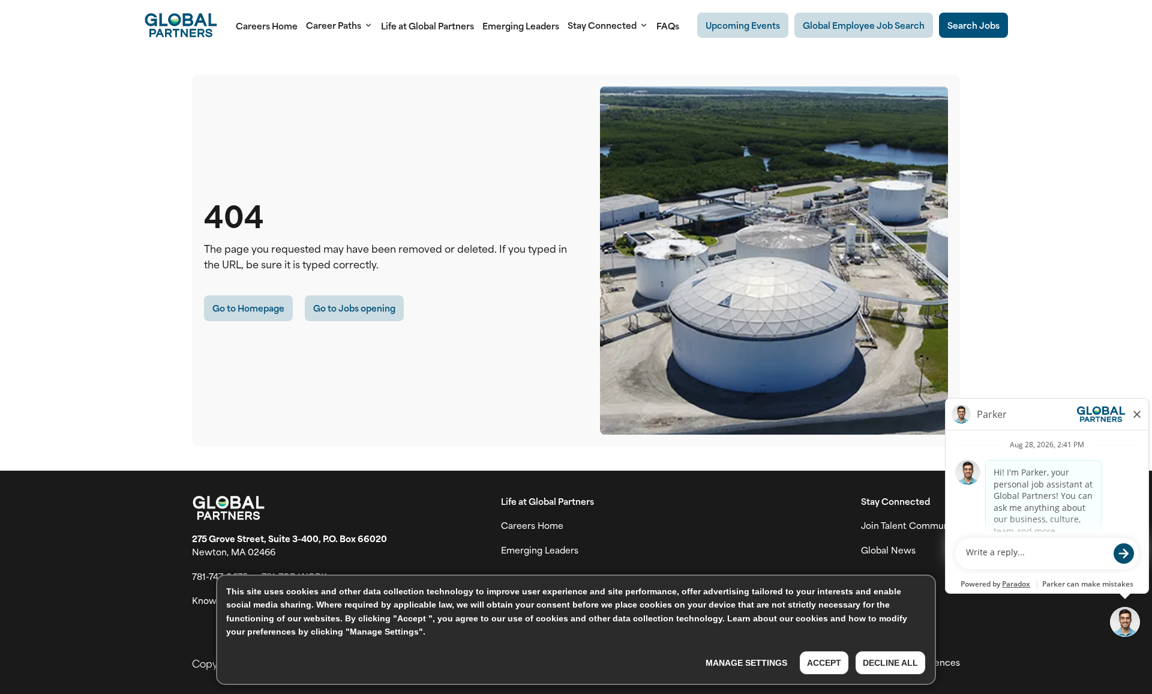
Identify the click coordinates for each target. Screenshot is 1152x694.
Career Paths (333, 25)
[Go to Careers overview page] (180, 25)
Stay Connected (602, 25)
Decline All (890, 663)
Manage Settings (746, 663)
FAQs (667, 25)
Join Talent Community (910, 525)
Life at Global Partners (427, 25)
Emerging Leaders (520, 25)
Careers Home (267, 25)
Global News (888, 550)
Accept (824, 663)
